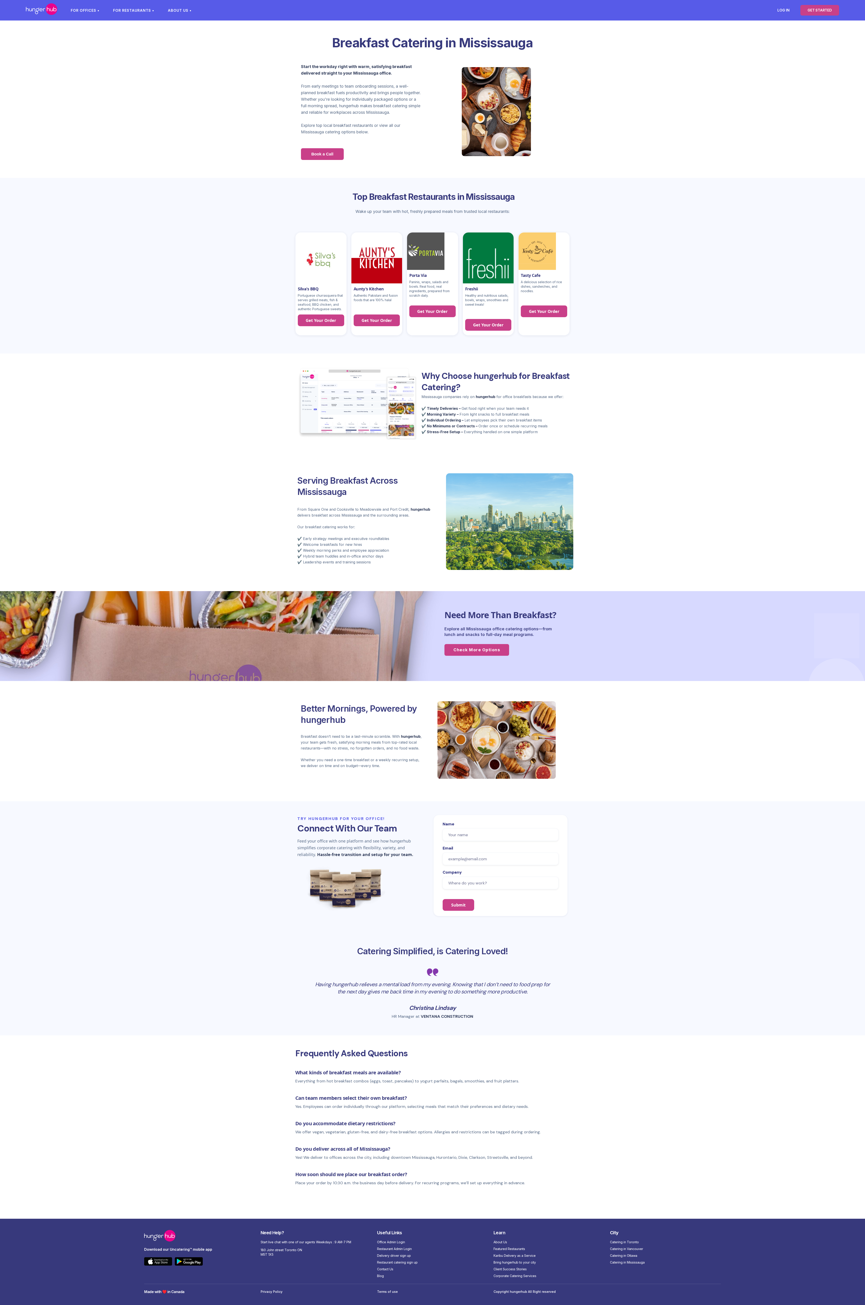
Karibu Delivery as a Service (515, 1255)
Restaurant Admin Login (394, 1249)
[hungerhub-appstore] (159, 1262)
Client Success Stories (510, 1269)
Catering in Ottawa (623, 1255)
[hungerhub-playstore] (190, 1262)
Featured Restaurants (509, 1249)
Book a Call (322, 154)
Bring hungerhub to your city (515, 1262)
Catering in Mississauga (627, 1262)
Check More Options (476, 649)
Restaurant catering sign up (397, 1262)
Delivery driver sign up (394, 1255)
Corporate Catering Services (515, 1276)
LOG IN (783, 10)
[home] (41, 10)
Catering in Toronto (624, 1242)
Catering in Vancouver (626, 1249)
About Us (500, 1242)
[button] (87, 10)
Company (452, 872)
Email (448, 848)
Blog (380, 1276)
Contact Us (385, 1269)
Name (448, 824)
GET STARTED (820, 10)
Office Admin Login (391, 1242)
